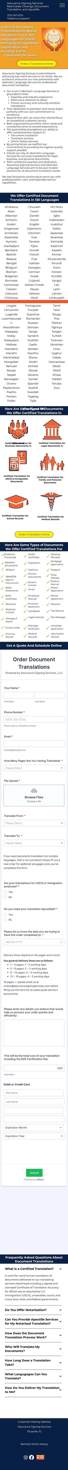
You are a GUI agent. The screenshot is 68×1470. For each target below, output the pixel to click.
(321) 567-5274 (15, 15)
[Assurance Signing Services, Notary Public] (25, 1457)
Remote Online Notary (34, 1444)
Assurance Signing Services (25, 3)
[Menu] (62, 5)
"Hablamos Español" (18, 18)
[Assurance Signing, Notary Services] (31, 1457)
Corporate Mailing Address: (34, 1421)
